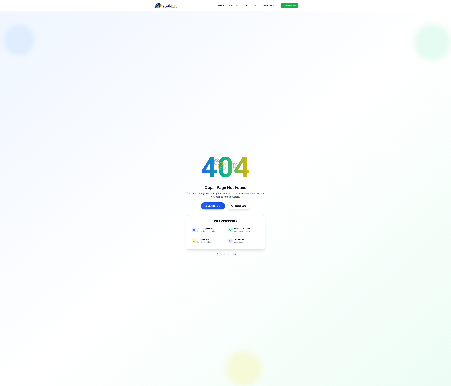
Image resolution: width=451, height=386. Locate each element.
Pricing (256, 6)
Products (233, 5)
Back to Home (215, 206)
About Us (221, 6)
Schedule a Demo (289, 6)
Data (245, 5)
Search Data (240, 206)
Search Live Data (269, 6)
